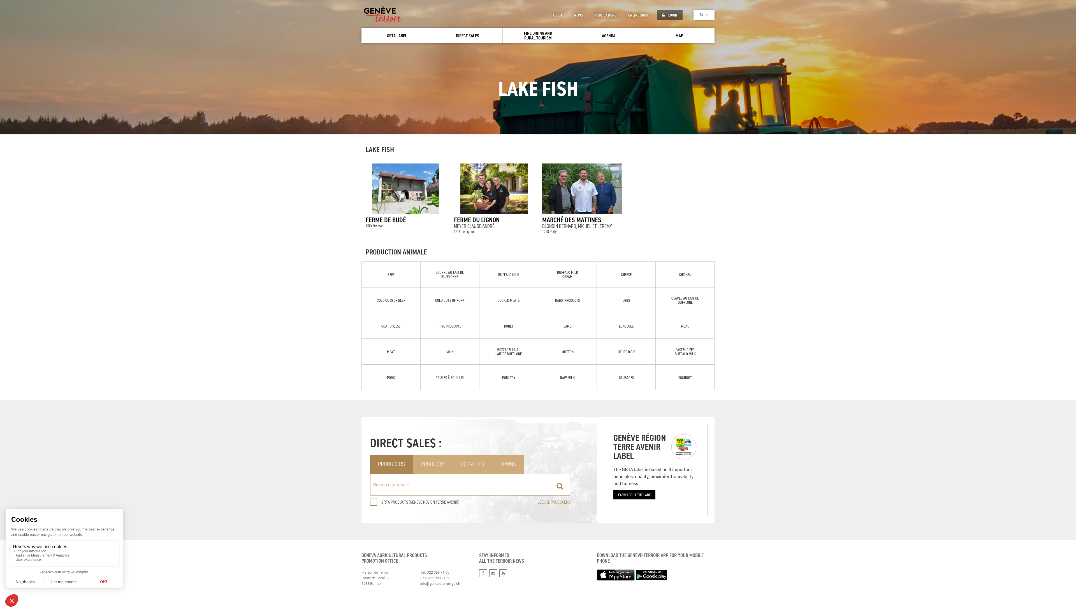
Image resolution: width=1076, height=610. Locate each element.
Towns (508, 464)
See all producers (554, 502)
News (578, 15)
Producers (391, 464)
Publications (605, 15)
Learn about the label (634, 494)
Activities (472, 464)
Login (672, 15)
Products (433, 464)
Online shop (638, 15)
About (557, 15)
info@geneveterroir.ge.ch (440, 583)
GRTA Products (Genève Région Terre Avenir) (420, 502)
